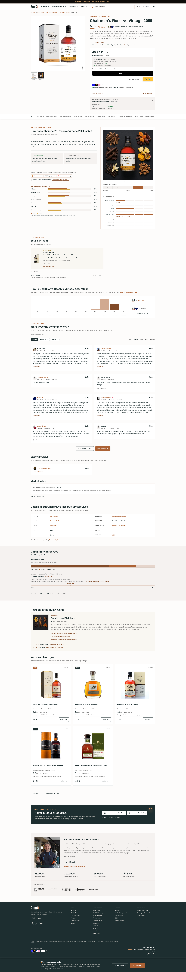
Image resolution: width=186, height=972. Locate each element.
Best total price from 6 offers (103, 65)
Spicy (36, 210)
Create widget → (54, 540)
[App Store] (149, 953)
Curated (135, 339)
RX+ (116, 923)
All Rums (73, 910)
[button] (58, 43)
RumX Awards (75, 920)
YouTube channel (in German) (74, 866)
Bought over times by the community (104, 69)
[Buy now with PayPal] (148, 79)
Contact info (141, 915)
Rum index (96, 931)
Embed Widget (119, 920)
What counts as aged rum (55, 647)
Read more (36, 366)
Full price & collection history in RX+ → (98, 581)
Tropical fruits (35, 192)
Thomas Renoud (42, 377)
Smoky (33, 196)
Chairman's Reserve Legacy (127, 704)
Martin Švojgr (41, 426)
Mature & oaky (37, 176)
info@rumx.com (36, 918)
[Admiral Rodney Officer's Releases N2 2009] (93, 746)
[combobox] (112, 6)
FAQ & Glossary (98, 913)
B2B (116, 918)
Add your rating (142, 313)
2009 (113, 535)
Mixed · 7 (55, 339)
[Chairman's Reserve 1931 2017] (93, 684)
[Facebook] (32, 923)
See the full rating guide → (129, 292)
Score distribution (66, 116)
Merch (73, 923)
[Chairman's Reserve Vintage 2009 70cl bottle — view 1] (34, 75)
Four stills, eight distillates (61, 636)
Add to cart (123, 73)
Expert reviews (89, 116)
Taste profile (40, 116)
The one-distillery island (58, 644)
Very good (102, 26)
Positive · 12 (44, 339)
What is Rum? (97, 910)
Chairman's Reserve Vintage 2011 (45, 704)
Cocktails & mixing (64, 176)
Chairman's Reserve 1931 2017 (86, 704)
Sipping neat (50, 176)
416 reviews (43, 773)
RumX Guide (139, 116)
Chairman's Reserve (56, 521)
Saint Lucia (54, 516)
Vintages (95, 928)
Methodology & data (121, 913)
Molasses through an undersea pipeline (65, 639)
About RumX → (71, 862)
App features (119, 915)
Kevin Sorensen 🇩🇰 (107, 397)
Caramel (33, 203)
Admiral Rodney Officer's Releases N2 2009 (91, 765)
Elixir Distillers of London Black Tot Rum (48, 765)
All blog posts (97, 918)
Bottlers (95, 925)
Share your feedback (143, 913)
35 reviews (85, 773)
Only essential (120, 965)
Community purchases (125, 116)
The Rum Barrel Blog (44, 468)
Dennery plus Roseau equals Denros (64, 633)
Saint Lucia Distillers (119, 516)
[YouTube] (41, 923)
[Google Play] (153, 953)
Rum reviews (78, 116)
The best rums (75, 915)
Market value (101, 116)
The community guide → (60, 180)
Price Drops (96, 933)
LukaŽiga (40, 397)
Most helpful (144, 339)
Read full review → (39, 472)
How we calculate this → (38, 496)
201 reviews (128, 712)
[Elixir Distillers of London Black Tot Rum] (51, 746)
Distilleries (96, 923)
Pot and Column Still (119, 525)
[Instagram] (36, 923)
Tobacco (34, 189)
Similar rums (149, 116)
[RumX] (34, 6)
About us (118, 910)
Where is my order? (143, 910)
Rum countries (97, 920)
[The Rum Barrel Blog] (35, 468)
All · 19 (34, 339)
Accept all (137, 965)
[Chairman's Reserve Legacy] (135, 684)
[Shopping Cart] (153, 6)
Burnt (36, 199)
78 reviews (85, 712)
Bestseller (74, 913)
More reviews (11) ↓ (85, 448)
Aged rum (94, 17)
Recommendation (51, 116)
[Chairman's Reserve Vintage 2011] (51, 684)
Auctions (73, 918)
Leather (33, 206)
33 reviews (43, 712)
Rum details (111, 116)
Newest (152, 339)
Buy (32, 116)
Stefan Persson (106, 348)
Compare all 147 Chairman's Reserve (47, 794)
